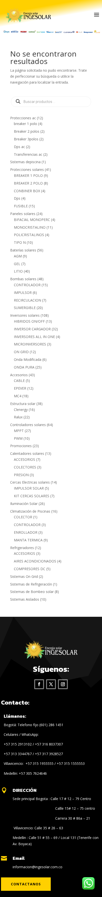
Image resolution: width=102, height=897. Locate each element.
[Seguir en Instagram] (63, 684)
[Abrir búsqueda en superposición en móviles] (51, 102)
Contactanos (26, 884)
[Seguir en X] (51, 684)
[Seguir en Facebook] (39, 684)
